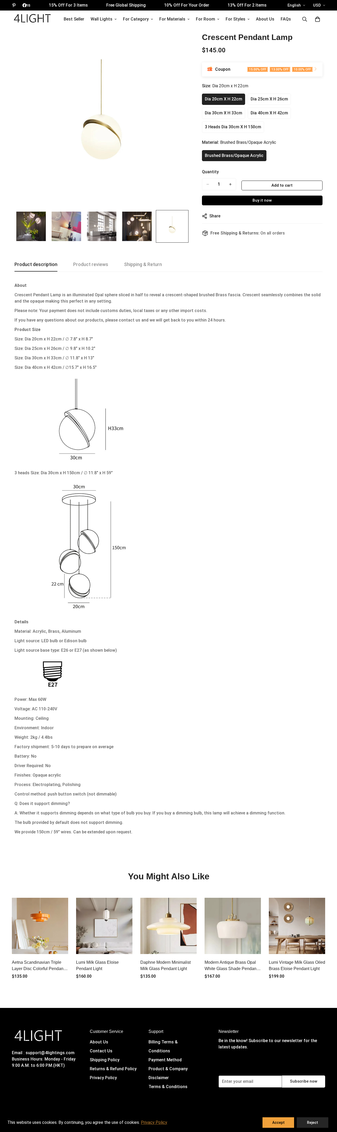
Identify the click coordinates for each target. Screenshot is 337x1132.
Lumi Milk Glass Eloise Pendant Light (97, 965)
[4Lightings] (32, 19)
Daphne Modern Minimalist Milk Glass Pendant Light (165, 965)
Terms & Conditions (167, 1086)
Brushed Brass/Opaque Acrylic (234, 155)
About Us (265, 19)
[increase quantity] (230, 184)
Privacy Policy (103, 1077)
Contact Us (101, 1050)
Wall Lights (101, 19)
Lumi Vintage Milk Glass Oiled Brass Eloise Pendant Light (297, 965)
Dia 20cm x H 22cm (223, 98)
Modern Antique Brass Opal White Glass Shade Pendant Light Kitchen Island (231, 966)
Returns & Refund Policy (113, 1068)
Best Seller (74, 19)
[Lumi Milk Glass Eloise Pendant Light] (104, 926)
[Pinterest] (14, 5)
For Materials (172, 19)
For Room (205, 19)
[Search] (304, 19)
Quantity (210, 171)
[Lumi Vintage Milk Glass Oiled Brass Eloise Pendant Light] (297, 926)
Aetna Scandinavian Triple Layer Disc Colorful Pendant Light (38, 966)
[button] (317, 19)
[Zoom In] (178, 43)
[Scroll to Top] (327, 1103)
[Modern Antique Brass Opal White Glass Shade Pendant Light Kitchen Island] (233, 926)
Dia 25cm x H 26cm (269, 98)
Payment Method (165, 1059)
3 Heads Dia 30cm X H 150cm (233, 126)
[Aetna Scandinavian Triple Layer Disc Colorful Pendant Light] (40, 926)
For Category (136, 19)
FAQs (286, 19)
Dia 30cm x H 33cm (223, 112)
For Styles (235, 19)
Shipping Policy (105, 1059)
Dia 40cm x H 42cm (269, 112)
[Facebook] (24, 5)
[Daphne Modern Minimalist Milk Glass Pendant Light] (168, 926)
